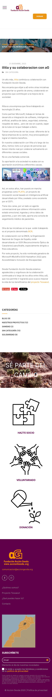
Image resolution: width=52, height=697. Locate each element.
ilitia (16, 79)
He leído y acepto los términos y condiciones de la (25, 670)
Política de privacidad (37, 690)
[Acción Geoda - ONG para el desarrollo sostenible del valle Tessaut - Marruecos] (21, 7)
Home (4, 44)
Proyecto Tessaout (11, 593)
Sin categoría (27, 44)
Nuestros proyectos (13, 322)
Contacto (6, 603)
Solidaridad (8, 334)
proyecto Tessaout (40, 282)
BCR (30, 231)
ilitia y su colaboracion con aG (25, 68)
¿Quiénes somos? (10, 587)
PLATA (21, 191)
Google (6, 289)
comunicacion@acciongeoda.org (17, 569)
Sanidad (6, 326)
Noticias (13, 44)
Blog (4, 318)
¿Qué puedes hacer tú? (13, 598)
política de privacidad (17, 671)
